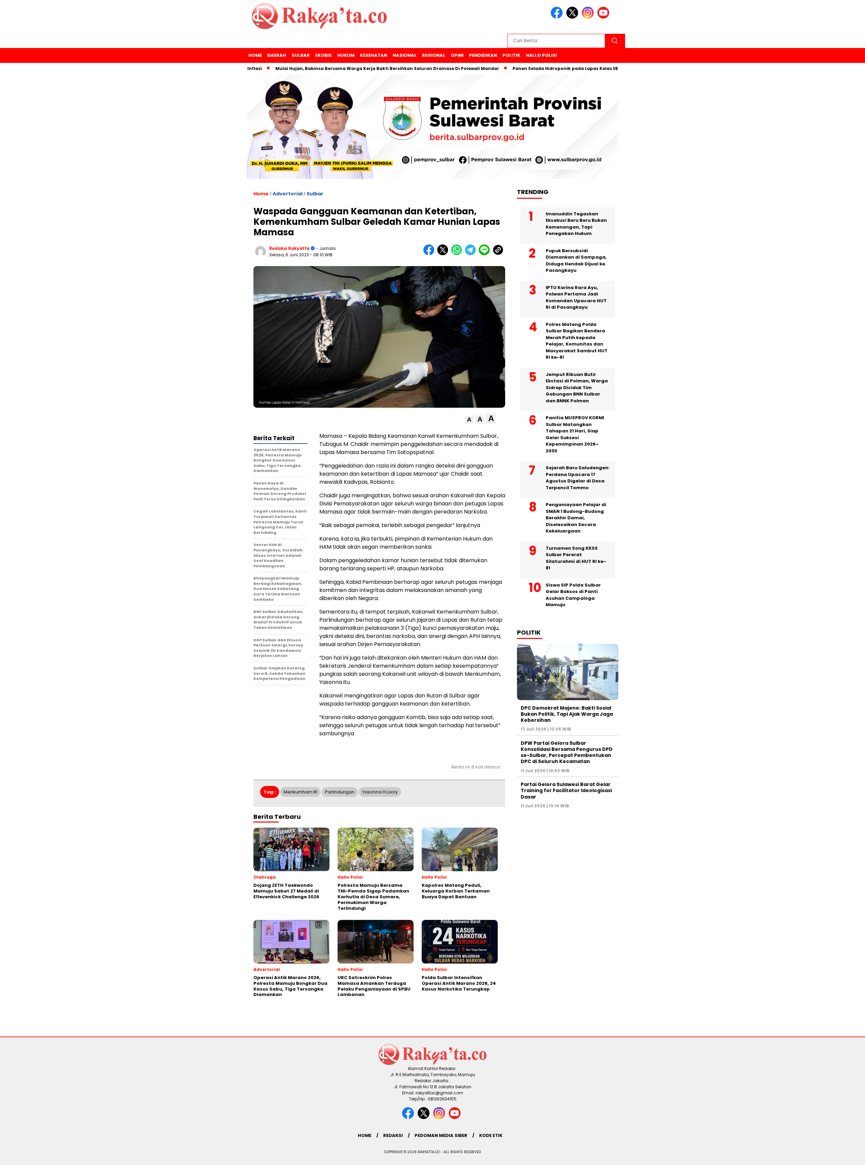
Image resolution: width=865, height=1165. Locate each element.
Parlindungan (339, 792)
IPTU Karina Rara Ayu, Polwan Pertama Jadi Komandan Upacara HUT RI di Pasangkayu (576, 297)
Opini (457, 55)
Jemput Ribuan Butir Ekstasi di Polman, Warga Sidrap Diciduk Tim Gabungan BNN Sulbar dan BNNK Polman (577, 387)
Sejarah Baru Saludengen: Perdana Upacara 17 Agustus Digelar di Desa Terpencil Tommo (578, 478)
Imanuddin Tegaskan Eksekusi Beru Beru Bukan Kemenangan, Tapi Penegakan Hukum (576, 223)
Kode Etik (490, 1135)
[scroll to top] (833, 1154)
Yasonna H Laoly (380, 792)
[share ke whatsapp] (458, 253)
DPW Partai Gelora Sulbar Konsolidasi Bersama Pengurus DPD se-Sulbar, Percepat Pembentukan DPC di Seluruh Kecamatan (567, 752)
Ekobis (323, 55)
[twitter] (573, 17)
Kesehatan (373, 55)
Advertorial (287, 193)
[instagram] (589, 17)
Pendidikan (483, 55)
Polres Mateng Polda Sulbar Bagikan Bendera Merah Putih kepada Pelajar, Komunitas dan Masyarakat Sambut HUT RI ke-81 (577, 340)
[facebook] (558, 17)
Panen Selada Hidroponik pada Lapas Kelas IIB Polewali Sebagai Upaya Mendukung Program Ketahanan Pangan (608, 68)
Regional (433, 55)
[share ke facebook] (430, 253)
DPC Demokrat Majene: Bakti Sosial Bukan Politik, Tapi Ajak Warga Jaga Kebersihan (567, 713)
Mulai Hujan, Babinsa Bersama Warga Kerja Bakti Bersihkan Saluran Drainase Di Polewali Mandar (353, 68)
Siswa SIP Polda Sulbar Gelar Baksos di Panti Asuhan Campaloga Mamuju (573, 594)
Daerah (276, 55)
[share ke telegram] (472, 253)
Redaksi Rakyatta (289, 248)
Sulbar (301, 55)
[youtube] (604, 17)
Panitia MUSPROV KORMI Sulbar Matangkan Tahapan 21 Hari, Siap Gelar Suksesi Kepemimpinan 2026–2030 (575, 434)
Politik (511, 55)
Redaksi (393, 1135)
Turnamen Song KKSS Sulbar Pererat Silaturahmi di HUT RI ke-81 (576, 558)
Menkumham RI (300, 792)
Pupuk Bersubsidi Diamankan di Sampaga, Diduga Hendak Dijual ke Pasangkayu (576, 260)
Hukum (345, 55)
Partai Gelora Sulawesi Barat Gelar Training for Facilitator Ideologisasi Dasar (566, 790)
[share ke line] (486, 253)
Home (255, 55)
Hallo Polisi (541, 55)
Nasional (405, 55)
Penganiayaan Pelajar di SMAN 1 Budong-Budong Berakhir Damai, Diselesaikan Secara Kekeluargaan (576, 517)
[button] (469, 420)
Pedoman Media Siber (441, 1135)
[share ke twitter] (444, 253)
